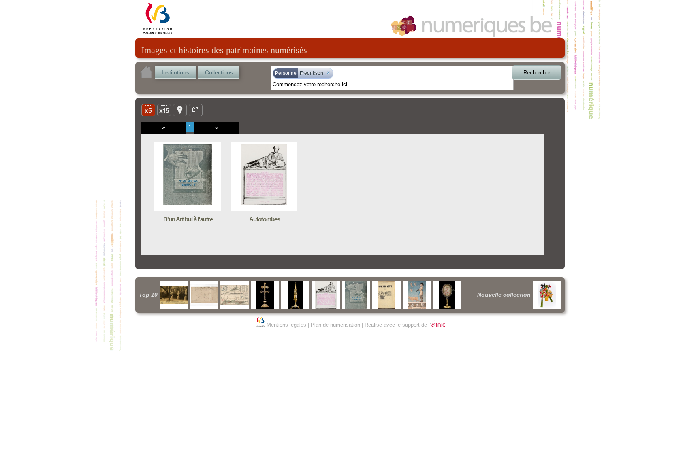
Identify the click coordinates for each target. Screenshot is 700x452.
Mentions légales (286, 325)
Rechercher (536, 73)
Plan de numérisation (335, 325)
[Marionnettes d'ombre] (547, 295)
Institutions (175, 72)
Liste (164, 109)
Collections (219, 72)
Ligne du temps (195, 109)
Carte (179, 109)
